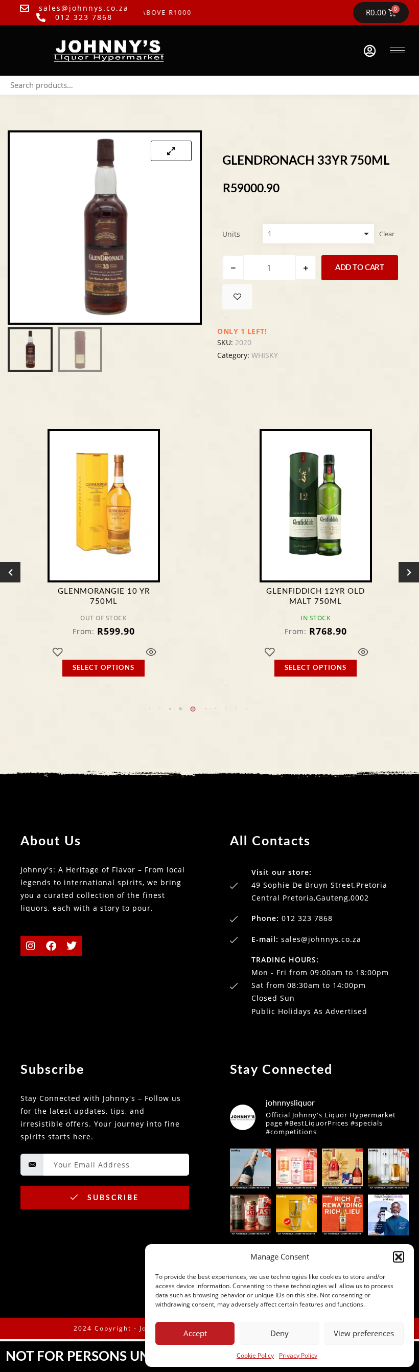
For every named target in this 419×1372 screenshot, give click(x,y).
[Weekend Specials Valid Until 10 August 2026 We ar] (250, 1215)
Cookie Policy (255, 1355)
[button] (398, 1257)
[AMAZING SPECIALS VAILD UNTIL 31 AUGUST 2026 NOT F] (250, 1169)
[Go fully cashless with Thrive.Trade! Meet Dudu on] (388, 1215)
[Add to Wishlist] (237, 296)
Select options (103, 668)
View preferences (364, 1333)
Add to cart (359, 268)
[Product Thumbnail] (171, 151)
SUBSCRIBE (111, 1198)
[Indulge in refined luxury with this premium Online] (342, 1169)
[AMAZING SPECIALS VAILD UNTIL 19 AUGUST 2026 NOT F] (296, 1215)
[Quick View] (151, 653)
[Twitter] (71, 946)
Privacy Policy (298, 1355)
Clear (386, 233)
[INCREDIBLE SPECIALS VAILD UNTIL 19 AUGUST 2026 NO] (388, 1169)
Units (231, 234)
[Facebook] (51, 946)
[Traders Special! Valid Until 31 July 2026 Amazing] (342, 1215)
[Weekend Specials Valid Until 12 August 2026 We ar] (296, 1169)
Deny (279, 1333)
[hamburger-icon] (397, 50)
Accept (195, 1333)
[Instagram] (30, 946)
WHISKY (264, 355)
